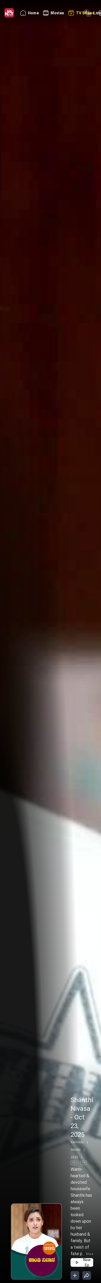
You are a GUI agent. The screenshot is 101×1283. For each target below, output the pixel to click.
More (89, 1254)
